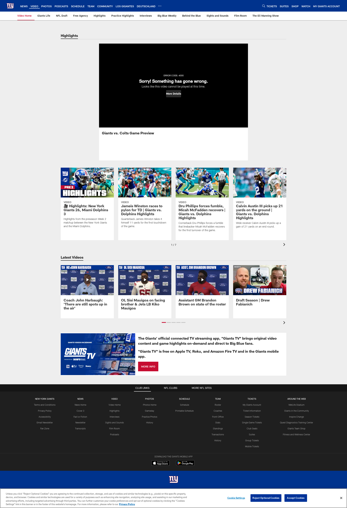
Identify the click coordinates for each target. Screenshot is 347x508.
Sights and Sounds (114, 422)
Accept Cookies (296, 497)
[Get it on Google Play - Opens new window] (185, 464)
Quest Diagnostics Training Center (296, 422)
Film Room (114, 428)
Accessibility (45, 416)
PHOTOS (149, 399)
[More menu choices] (159, 6)
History (149, 422)
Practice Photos (149, 416)
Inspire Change (296, 416)
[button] (173, 93)
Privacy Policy (45, 410)
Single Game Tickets (252, 422)
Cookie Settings (236, 497)
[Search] (263, 5)
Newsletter (80, 422)
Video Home (115, 404)
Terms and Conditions (44, 404)
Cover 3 (80, 410)
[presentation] (284, 245)
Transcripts (80, 428)
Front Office (218, 416)
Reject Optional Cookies (265, 497)
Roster (218, 404)
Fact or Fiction (80, 416)
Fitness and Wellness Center (296, 434)
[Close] (341, 498)
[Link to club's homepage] (10, 5)
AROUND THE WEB (296, 399)
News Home (80, 404)
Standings (218, 428)
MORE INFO (148, 366)
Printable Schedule (184, 410)
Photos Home (149, 404)
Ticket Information (252, 410)
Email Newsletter (45, 422)
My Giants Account (252, 404)
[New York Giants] (173, 480)
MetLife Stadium (297, 404)
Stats (217, 422)
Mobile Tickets (252, 446)
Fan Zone (44, 428)
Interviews (114, 416)
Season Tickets (252, 416)
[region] (173, 498)
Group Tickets (252, 440)
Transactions (218, 434)
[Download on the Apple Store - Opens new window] (160, 463)
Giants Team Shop (296, 428)
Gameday (149, 410)
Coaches (218, 410)
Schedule (184, 404)
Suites (252, 434)
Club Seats (252, 428)
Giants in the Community (296, 410)
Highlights (114, 410)
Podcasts (114, 434)
